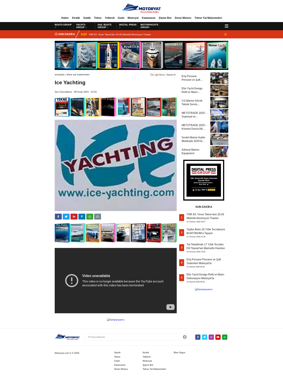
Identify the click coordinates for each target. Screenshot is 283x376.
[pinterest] (81, 216)
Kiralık (76, 17)
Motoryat (133, 17)
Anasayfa (59, 74)
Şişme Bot (165, 17)
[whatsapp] (224, 337)
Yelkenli (109, 17)
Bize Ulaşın (179, 352)
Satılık (87, 17)
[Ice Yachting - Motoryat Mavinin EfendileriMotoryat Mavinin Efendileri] (141, 8)
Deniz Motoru (183, 17)
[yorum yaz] (97, 216)
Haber (65, 17)
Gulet (121, 17)
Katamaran (148, 17)
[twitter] (66, 216)
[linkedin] (74, 216)
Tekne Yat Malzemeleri (208, 17)
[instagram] (211, 337)
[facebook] (58, 216)
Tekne (98, 17)
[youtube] (218, 337)
